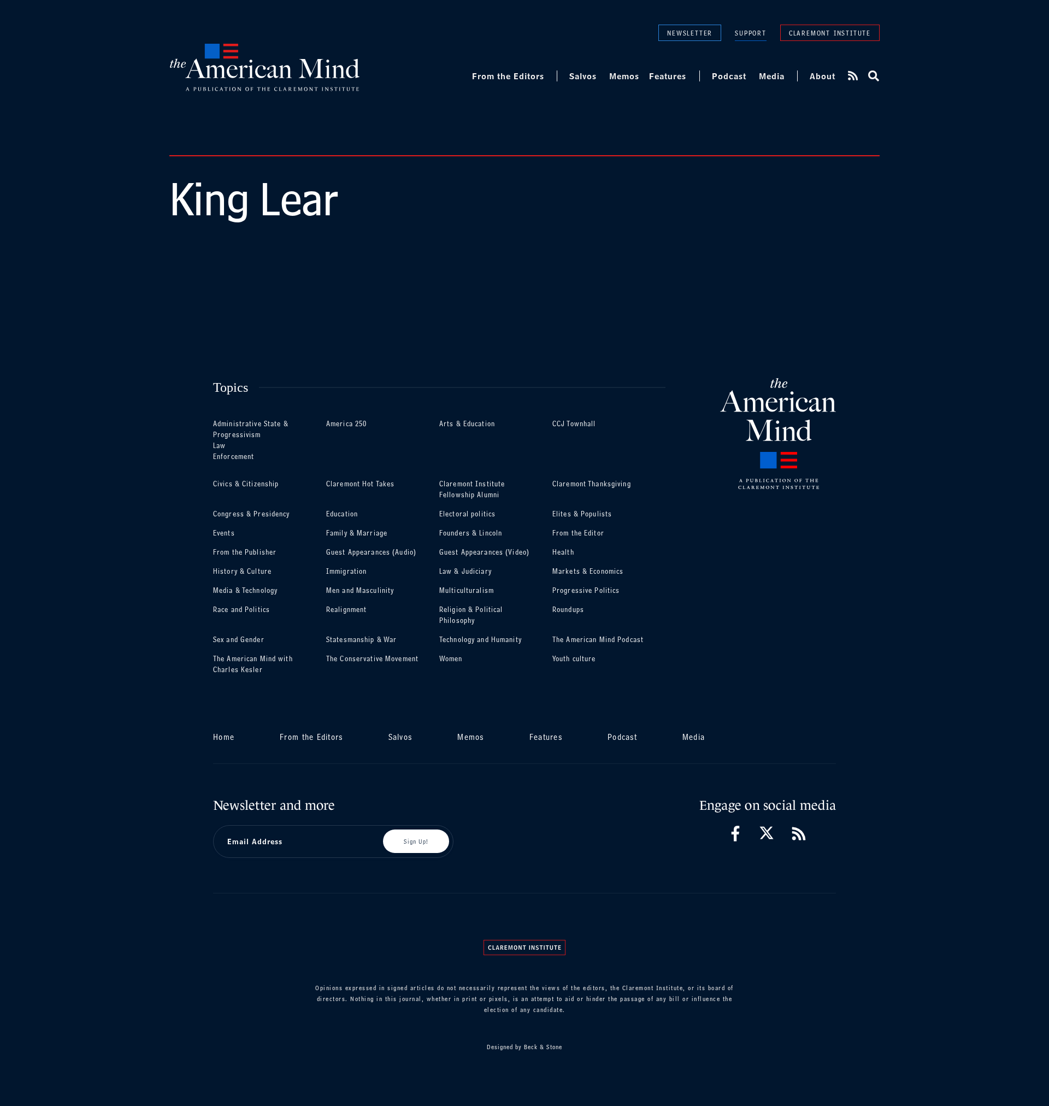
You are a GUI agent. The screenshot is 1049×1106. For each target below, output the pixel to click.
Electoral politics (467, 514)
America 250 (346, 423)
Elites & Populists (582, 514)
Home (223, 737)
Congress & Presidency (251, 514)
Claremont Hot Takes (360, 484)
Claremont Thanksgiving (591, 484)
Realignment (346, 609)
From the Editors (508, 75)
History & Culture (242, 571)
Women (451, 658)
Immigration (346, 571)
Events (224, 533)
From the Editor (578, 533)
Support (751, 33)
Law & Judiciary (465, 571)
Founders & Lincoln (470, 533)
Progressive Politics (586, 590)
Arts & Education (467, 423)
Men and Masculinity (360, 590)
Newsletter (689, 32)
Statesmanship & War (361, 639)
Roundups (568, 609)
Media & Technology (245, 590)
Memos (624, 75)
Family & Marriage (356, 533)
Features (667, 75)
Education (342, 514)
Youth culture (574, 658)
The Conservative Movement (372, 658)
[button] (873, 76)
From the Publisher (244, 552)
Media (772, 75)
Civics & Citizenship (246, 484)
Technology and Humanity (480, 639)
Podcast (729, 75)
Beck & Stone (543, 1047)
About (822, 75)
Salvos (583, 75)
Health (563, 552)
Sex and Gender (238, 639)
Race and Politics (241, 609)
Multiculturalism (466, 590)
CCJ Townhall (574, 423)
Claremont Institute (830, 32)
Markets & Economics (587, 571)
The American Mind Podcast (598, 639)
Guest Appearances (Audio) (371, 552)
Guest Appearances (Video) (484, 552)
